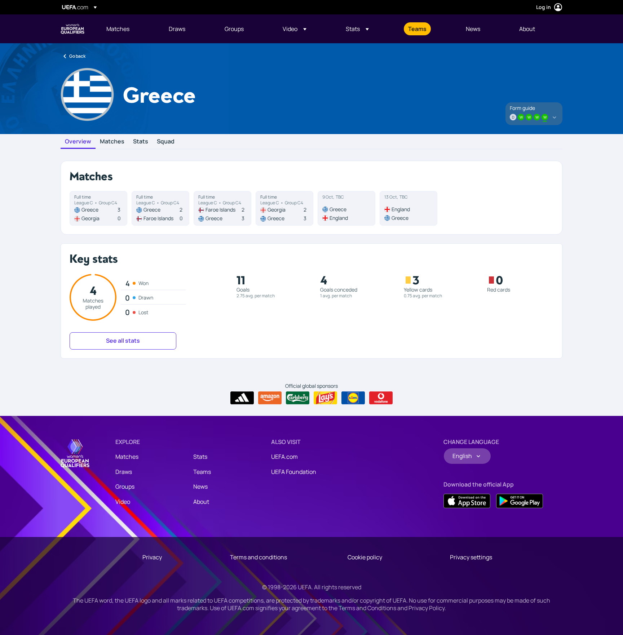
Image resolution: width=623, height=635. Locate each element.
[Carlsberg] (297, 397)
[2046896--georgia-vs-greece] (284, 208)
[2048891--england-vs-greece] (408, 208)
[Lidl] (353, 397)
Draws (123, 472)
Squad (165, 141)
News (200, 486)
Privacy (152, 557)
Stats (140, 141)
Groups (124, 486)
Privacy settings (471, 557)
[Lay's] (325, 397)
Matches (112, 141)
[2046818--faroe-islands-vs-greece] (222, 208)
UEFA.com (284, 457)
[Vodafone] (381, 397)
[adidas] (242, 397)
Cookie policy (365, 557)
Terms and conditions (258, 557)
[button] (294, 29)
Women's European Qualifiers (72, 28)
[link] (118, 29)
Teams (202, 472)
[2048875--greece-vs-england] (346, 208)
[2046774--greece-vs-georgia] (98, 208)
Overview (78, 141)
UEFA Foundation (293, 472)
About (201, 502)
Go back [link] (77, 56)
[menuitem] (128, 29)
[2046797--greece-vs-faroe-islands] (160, 208)
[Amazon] (270, 397)
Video (122, 502)
